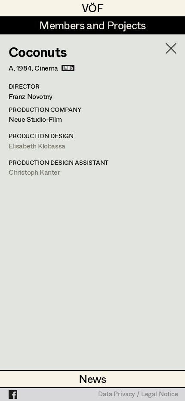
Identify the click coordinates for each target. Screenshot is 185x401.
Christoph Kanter (34, 172)
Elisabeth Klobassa (37, 145)
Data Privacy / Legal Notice (138, 394)
